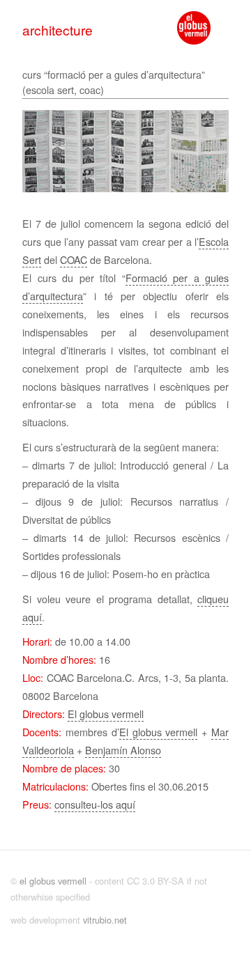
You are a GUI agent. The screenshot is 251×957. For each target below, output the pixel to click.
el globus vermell (53, 880)
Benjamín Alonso (123, 749)
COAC (73, 259)
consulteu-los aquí (94, 804)
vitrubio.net (105, 919)
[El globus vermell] (194, 28)
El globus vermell (106, 713)
